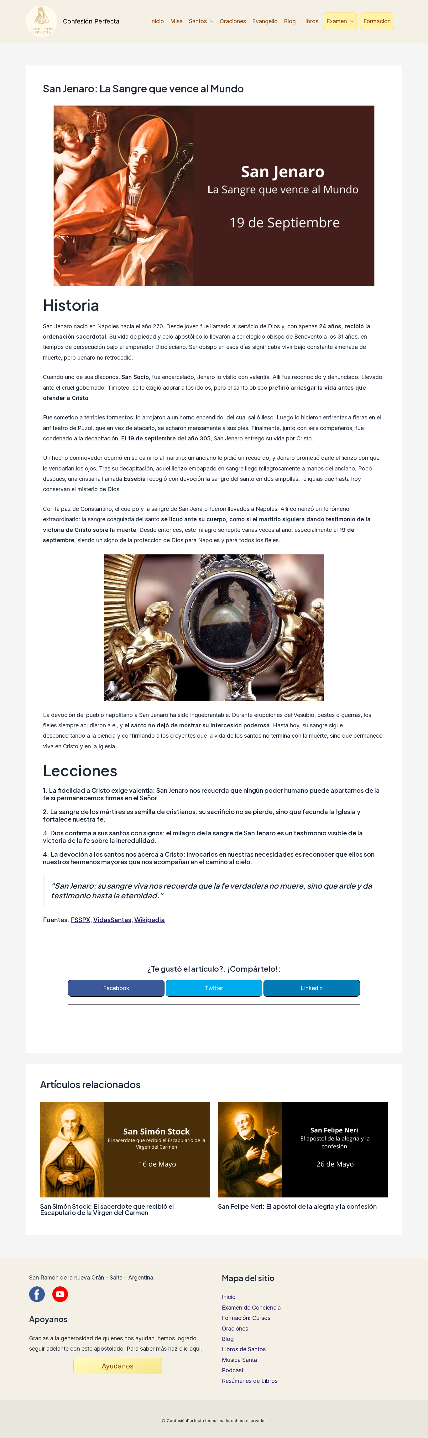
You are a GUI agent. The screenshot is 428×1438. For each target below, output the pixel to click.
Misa (176, 21)
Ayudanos (117, 1366)
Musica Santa (239, 1360)
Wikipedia (149, 919)
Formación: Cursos (246, 1318)
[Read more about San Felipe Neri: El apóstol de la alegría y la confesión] (303, 1149)
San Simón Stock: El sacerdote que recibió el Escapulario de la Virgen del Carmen (107, 1209)
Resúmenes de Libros (250, 1381)
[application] (210, 21)
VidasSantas (112, 919)
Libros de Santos (244, 1349)
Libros (310, 21)
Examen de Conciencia (251, 1307)
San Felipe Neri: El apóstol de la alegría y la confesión (297, 1206)
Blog (290, 21)
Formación (377, 21)
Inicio (157, 21)
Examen (336, 21)
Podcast (232, 1370)
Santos (198, 21)
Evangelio (265, 21)
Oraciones (233, 21)
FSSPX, (81, 919)
